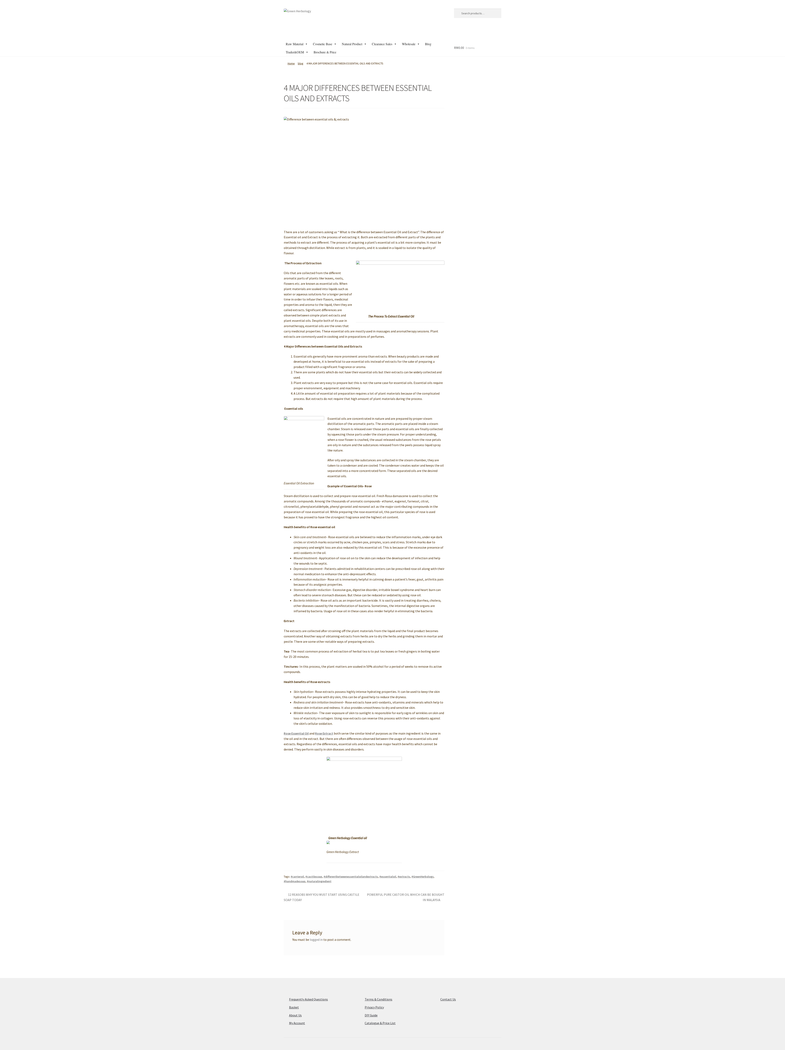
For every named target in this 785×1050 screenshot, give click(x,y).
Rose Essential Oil (296, 733)
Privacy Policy (374, 1007)
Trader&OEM (295, 52)
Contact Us (448, 999)
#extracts (404, 876)
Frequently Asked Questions (308, 999)
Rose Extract (324, 733)
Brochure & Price (325, 52)
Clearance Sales (382, 44)
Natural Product (352, 44)
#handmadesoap (294, 881)
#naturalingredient (319, 881)
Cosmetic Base (322, 44)
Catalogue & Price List (380, 1023)
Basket (294, 1007)
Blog (428, 44)
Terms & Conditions (378, 999)
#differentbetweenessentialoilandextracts (351, 876)
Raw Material (294, 44)
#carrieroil (297, 876)
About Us (295, 1015)
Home (291, 63)
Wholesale (408, 44)
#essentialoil (387, 876)
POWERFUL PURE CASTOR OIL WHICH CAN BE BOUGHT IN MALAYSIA (405, 897)
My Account (297, 1023)
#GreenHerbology (423, 876)
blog (300, 63)
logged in (316, 939)
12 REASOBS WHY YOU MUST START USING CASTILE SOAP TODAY (321, 897)
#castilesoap (313, 876)
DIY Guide (371, 1015)
